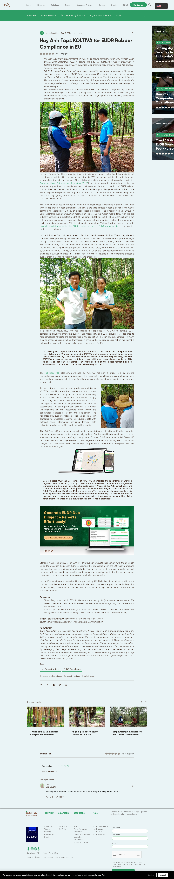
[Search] (149, 4)
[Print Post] (66, 684)
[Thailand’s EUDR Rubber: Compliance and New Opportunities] (45, 717)
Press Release (48, 15)
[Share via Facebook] (41, 684)
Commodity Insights (72, 676)
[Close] (170, 875)
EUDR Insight (98, 829)
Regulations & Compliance (51, 676)
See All (144, 702)
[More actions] (132, 32)
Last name (116, 834)
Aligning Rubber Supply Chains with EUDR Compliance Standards (85, 733)
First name (116, 827)
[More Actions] (132, 785)
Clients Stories (88, 676)
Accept (163, 875)
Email (114, 843)
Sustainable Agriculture (73, 15)
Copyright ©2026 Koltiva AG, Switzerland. (42, 857)
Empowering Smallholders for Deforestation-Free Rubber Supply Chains (127, 733)
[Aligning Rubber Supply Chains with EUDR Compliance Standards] (87, 717)
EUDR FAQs (97, 832)
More (118, 15)
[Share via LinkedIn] (53, 684)
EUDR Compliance (72, 669)
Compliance (31, 853)
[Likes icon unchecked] (47, 796)
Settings (151, 875)
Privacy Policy (42, 853)
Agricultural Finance (100, 15)
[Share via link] (60, 684)
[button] (143, 15)
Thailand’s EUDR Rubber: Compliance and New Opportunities (44, 733)
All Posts (31, 15)
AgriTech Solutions (50, 669)
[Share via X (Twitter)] (47, 684)
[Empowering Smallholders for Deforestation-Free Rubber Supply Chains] (128, 717)
